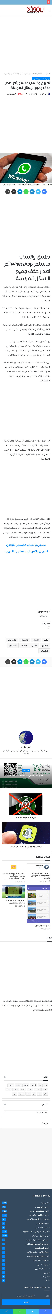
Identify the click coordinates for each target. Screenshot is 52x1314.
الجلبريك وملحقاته (42, 1248)
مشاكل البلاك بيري (42, 1268)
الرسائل (24, 640)
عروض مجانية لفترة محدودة (37, 1240)
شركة (8, 1089)
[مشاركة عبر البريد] (13, 191)
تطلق (30, 1089)
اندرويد (26, 1085)
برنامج (18, 1085)
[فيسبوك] (44, 191)
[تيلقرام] (19, 191)
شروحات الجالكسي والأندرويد (38, 1219)
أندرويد (34, 1085)
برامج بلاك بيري (43, 1264)
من (15, 1094)
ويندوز (46, 1273)
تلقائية (23, 1089)
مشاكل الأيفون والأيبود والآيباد (38, 1252)
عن (39, 1094)
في (34, 1094)
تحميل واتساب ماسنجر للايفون (26, 545)
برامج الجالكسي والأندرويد (13, 73)
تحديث (11, 1085)
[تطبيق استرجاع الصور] (38, 904)
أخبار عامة (26, 770)
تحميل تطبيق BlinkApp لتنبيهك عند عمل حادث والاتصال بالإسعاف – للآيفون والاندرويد (14, 876)
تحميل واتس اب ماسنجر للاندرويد (26, 551)
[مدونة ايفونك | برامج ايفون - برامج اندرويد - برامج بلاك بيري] (36, 10)
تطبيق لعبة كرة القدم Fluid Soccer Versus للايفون (15, 901)
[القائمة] (49, 11)
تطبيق (44, 645)
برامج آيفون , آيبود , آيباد (40, 1236)
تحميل (45, 1089)
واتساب (43, 651)
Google (45, 1123)
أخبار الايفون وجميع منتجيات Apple (36, 1231)
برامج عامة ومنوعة (42, 1207)
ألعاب (47, 1281)
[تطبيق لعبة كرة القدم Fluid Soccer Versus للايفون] (13, 891)
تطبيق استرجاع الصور (42, 926)
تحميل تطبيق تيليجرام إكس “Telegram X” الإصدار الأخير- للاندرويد (40, 875)
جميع (34, 645)
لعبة (28, 1094)
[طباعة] (7, 191)
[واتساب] (26, 191)
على (45, 1094)
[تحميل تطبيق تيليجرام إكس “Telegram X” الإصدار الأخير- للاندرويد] (38, 867)
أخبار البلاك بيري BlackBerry (38, 1256)
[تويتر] (38, 191)
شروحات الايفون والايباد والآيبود (37, 1244)
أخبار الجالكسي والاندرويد (32, 73)
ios (46, 1085)
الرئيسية (45, 73)
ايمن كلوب (43, 94)
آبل (40, 1085)
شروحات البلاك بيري (41, 1260)
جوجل (16, 1089)
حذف (23, 645)
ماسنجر (12, 645)
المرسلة (11, 640)
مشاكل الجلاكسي (42, 1227)
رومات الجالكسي (42, 1223)
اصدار (35, 640)
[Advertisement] (26, 44)
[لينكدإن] (32, 191)
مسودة (21, 1094)
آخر (45, 640)
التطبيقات (45, 1277)
